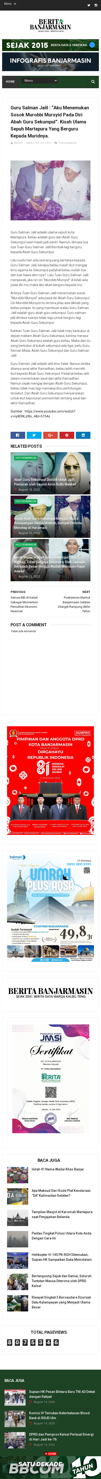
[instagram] (96, 5)
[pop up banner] (50, 1477)
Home (10, 81)
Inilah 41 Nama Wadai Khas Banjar (58, 1169)
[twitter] (89, 5)
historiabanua (68, 143)
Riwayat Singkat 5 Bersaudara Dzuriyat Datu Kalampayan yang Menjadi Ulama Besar (61, 1302)
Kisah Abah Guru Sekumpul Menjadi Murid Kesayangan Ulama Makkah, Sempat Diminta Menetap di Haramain (48, 523)
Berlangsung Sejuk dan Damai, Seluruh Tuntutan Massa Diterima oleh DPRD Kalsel (61, 1281)
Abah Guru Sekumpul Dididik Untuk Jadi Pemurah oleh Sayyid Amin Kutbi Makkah (45, 482)
